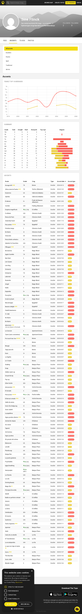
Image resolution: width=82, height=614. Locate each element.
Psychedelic (9, 461)
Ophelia (7, 196)
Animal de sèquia (10, 421)
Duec (7, 353)
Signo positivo (9, 436)
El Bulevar (35, 421)
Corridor (7, 206)
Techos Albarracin (37, 189)
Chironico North (36, 217)
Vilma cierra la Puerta (11, 189)
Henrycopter (9, 470)
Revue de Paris (9, 217)
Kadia (7, 287)
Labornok (8, 276)
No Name (8, 232)
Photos (31, 40)
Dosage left (8, 185)
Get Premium (70, 3)
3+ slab (7, 314)
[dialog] (18, 590)
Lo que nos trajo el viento (12, 546)
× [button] (32, 571)
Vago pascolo (9, 349)
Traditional (9, 65)
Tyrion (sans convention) (12, 334)
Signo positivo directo (11, 417)
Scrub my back (9, 299)
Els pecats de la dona (11, 439)
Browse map (49, 2)
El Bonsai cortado (10, 398)
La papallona (9, 413)
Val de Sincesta (36, 387)
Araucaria (8, 236)
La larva (7, 508)
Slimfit (7, 494)
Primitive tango (9, 228)
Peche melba (36, 394)
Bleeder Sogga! (9, 563)
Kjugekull (34, 221)
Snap (7, 368)
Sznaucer (8, 269)
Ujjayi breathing (10, 465)
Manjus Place (36, 364)
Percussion (8, 394)
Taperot (7, 428)
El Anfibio (35, 209)
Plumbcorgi (8, 450)
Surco (7, 552)
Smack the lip (9, 376)
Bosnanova (8, 250)
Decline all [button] (25, 604)
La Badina (35, 391)
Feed (5, 40)
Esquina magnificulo (11, 209)
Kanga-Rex (8, 454)
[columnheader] (13, 181)
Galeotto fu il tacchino (12, 243)
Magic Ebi (8, 486)
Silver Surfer (9, 383)
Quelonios (8, 520)
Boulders (8, 52)
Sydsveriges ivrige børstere (31, 25)
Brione (34, 185)
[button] (77, 609)
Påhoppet (8, 247)
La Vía (34, 535)
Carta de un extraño (11, 535)
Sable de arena (9, 402)
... (5, 342)
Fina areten (8, 224)
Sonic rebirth (9, 409)
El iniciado (8, 391)
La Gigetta (8, 357)
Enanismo (8, 193)
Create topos (59, 2)
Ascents (13, 40)
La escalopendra (10, 542)
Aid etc (8, 69)
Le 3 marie (8, 360)
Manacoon (8, 443)
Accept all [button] (11, 604)
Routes (8, 57)
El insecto (8, 516)
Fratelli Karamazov (10, 310)
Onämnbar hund (10, 221)
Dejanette (8, 291)
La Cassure (8, 331)
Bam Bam (8, 258)
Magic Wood (35, 250)
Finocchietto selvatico (12, 239)
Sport (7, 61)
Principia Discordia (11, 490)
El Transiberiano (10, 539)
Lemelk (7, 447)
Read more (19, 582)
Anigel (7, 284)
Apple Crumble (9, 254)
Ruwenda (8, 280)
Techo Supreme (10, 523)
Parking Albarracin (37, 206)
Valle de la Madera (37, 193)
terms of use (73, 602)
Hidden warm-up (10, 372)
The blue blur (9, 555)
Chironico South (37, 213)
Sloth (7, 531)
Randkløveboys (49, 25)
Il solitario (8, 213)
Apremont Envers (37, 331)
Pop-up (7, 379)
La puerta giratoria (10, 458)
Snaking (7, 364)
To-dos (22, 40)
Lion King (8, 265)
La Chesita (8, 475)
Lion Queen (8, 262)
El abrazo (8, 201)
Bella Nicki (8, 325)
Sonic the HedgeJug (11, 406)
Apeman (8, 527)
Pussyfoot (8, 295)
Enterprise (8, 273)
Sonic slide (8, 559)
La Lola (7, 479)
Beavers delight (10, 306)
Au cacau (8, 424)
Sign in (79, 2)
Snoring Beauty (9, 482)
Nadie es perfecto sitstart (13, 497)
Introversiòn (8, 387)
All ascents (9, 48)
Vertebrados (9, 512)
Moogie (7, 346)
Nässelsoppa (9, 303)
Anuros (7, 501)
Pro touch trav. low (10, 338)
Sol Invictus (8, 432)
